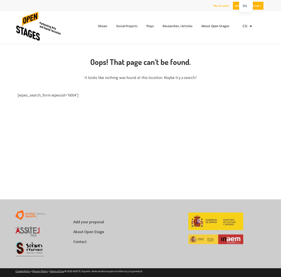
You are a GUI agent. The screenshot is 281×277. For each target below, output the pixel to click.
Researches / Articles (178, 26)
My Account (221, 6)
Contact (80, 241)
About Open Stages (215, 26)
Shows (102, 26)
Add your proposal (88, 221)
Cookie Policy (23, 271)
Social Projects (127, 26)
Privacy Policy (40, 271)
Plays (150, 26)
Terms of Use (57, 271)
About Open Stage (88, 231)
